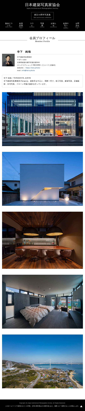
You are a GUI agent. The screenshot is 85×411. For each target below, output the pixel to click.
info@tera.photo (28, 70)
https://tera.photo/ (33, 68)
